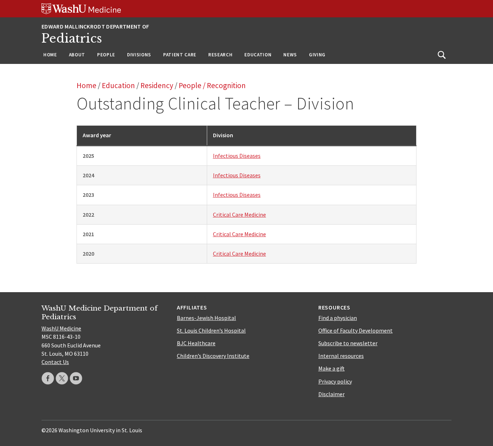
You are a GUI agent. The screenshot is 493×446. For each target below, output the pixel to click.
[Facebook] (48, 378)
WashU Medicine (61, 328)
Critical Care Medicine (239, 214)
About (77, 55)
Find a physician (337, 317)
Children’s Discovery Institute (213, 355)
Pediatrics (72, 38)
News (290, 55)
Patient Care (179, 55)
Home (50, 55)
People (106, 55)
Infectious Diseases (237, 155)
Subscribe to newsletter (348, 343)
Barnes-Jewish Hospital (206, 317)
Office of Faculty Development (355, 330)
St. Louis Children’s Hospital (211, 330)
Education (257, 55)
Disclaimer (331, 394)
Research (220, 55)
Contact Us (55, 361)
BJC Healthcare (196, 343)
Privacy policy (335, 381)
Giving (317, 55)
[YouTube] (76, 378)
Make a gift (331, 368)
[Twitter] (62, 378)
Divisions (139, 55)
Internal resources (341, 355)
